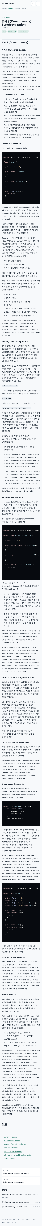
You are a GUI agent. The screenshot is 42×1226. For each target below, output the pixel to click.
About (24, 8)
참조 (4, 1125)
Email (3, 1222)
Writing (10, 8)
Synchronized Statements (13, 784)
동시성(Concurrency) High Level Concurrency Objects (20, 1194)
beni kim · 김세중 (8, 3)
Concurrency (12, 31)
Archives (17, 8)
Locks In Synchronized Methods (15, 742)
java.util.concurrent (11, 1148)
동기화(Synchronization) (14, 49)
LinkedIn (8, 1222)
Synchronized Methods (12, 497)
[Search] (38, 3)
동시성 (4, 31)
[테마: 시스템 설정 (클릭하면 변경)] (33, 3)
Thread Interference (11, 144)
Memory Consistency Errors (15, 341)
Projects (4, 8)
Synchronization (23, 31)
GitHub (14, 1222)
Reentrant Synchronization (13, 957)
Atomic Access (9, 994)
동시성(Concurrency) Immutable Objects (15, 1202)
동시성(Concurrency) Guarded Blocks (14, 1207)
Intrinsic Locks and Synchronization (18, 677)
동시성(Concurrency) (15, 42)
